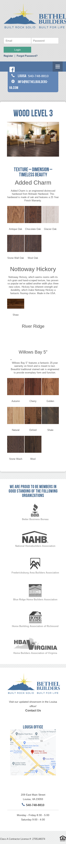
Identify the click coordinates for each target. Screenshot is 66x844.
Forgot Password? (27, 55)
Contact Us (33, 710)
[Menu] (58, 66)
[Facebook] (12, 71)
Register (8, 55)
